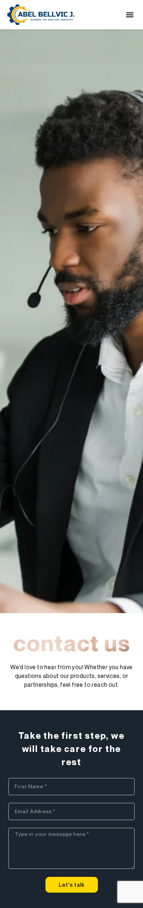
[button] (130, 15)
